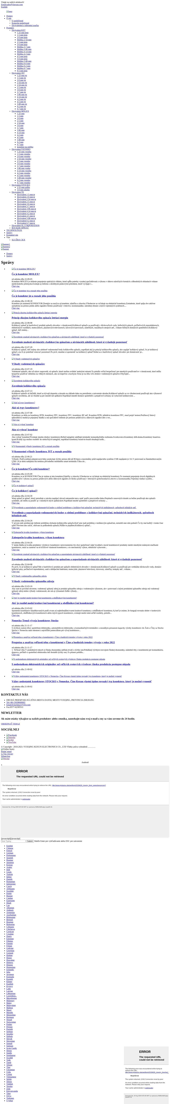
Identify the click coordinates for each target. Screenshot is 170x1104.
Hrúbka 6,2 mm (23, 66)
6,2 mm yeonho (23, 180)
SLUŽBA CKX (18, 240)
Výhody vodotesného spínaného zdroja (33, 581)
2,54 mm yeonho (24, 159)
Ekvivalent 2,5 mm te (26, 202)
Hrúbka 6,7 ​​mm (23, 68)
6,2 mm (20, 142)
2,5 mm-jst (21, 87)
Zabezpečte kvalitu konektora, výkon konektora (38, 537)
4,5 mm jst (21, 102)
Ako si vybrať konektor (25, 429)
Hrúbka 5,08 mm (24, 61)
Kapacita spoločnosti (20, 23)
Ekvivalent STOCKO (21, 185)
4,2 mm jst (21, 99)
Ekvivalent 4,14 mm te (26, 211)
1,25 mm (20, 113)
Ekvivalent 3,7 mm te (26, 206)
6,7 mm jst (21, 109)
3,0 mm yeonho (23, 163)
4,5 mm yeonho (23, 175)
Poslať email (6, 751)
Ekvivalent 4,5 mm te (26, 216)
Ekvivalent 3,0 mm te (26, 204)
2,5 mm (20, 121)
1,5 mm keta (22, 35)
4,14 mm (20, 133)
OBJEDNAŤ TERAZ (10, 724)
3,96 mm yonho (23, 168)
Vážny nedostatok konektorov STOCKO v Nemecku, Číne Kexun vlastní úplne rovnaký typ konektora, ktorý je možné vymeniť (82, 681)
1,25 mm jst (22, 75)
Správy (9, 233)
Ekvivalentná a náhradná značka (25, 25)
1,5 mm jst (21, 78)
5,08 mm (20, 140)
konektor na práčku (25, 147)
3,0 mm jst (21, 90)
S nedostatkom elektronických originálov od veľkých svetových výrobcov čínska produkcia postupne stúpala (71, 664)
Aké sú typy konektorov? (25, 407)
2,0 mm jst (21, 80)
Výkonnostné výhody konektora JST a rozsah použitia (41, 451)
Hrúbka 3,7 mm (23, 47)
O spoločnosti (17, 21)
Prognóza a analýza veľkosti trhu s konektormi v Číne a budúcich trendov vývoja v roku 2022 (63, 642)
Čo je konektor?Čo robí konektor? (31, 469)
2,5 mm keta (22, 42)
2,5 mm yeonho (23, 161)
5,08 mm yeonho (24, 178)
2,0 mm (20, 118)
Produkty (10, 28)
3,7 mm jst (21, 92)
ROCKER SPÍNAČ (20, 228)
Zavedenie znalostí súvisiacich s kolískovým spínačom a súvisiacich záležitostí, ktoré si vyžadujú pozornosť (69, 342)
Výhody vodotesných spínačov (28, 363)
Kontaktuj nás (12, 235)
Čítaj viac (16, 286)
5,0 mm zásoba (23, 190)
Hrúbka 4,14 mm (24, 52)
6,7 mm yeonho (23, 183)
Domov (9, 16)
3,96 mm (20, 130)
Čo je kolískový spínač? (24, 490)
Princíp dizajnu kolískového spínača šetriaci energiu (40, 317)
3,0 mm (20, 125)
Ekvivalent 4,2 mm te (26, 213)
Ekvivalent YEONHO (21, 149)
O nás (8, 18)
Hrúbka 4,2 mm (23, 54)
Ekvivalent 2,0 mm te (26, 197)
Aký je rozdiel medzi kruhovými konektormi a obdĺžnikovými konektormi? (53, 603)
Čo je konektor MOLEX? (26, 274)
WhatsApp (5, 756)
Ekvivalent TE (18, 192)
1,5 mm (20, 116)
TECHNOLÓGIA (14, 230)
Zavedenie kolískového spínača (28, 385)
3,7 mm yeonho (23, 166)
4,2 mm (20, 135)
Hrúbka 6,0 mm (23, 63)
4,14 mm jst (22, 97)
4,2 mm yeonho (23, 173)
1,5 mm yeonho (23, 154)
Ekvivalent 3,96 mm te (26, 209)
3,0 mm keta (22, 44)
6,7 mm (20, 144)
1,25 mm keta (22, 32)
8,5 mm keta (22, 71)
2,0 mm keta (22, 37)
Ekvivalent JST (18, 73)
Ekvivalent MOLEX (20, 111)
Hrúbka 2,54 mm (24, 40)
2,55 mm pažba (23, 187)
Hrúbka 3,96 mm (24, 49)
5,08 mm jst (22, 104)
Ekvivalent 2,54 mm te (26, 199)
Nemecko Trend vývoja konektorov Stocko (35, 620)
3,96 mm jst (22, 94)
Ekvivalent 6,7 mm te (26, 223)
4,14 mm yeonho (24, 171)
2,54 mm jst (22, 82)
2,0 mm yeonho (23, 156)
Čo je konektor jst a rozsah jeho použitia (34, 295)
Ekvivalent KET (19, 30)
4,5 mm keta (22, 56)
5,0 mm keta (22, 59)
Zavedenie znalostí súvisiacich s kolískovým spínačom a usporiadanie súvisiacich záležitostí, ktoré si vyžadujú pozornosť (77, 559)
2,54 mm (20, 123)
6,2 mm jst (21, 106)
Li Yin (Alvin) (7, 754)
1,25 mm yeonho (24, 152)
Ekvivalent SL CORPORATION (25, 225)
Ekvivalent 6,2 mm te (26, 221)
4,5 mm (20, 137)
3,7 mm (20, 128)
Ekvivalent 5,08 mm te (26, 218)
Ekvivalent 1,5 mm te (26, 194)
